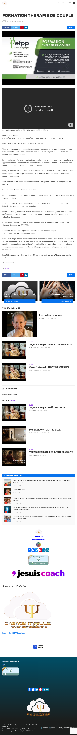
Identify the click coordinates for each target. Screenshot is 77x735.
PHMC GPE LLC (27, 731)
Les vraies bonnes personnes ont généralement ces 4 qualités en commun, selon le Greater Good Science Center (42, 517)
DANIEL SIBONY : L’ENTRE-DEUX (45, 430)
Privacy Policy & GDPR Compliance (13, 633)
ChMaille (44, 318)
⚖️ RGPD (52, 728)
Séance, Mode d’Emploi (65, 728)
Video (4, 11)
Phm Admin (12, 21)
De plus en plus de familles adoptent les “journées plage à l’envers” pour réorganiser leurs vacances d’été (41, 481)
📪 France (5, 665)
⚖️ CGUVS (44, 728)
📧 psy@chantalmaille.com (11, 661)
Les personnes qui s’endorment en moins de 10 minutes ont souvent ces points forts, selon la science (42, 499)
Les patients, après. (51, 315)
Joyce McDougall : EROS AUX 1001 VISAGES (50, 345)
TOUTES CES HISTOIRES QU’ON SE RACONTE (51, 452)
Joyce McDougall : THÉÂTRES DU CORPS (49, 367)
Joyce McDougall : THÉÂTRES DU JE (47, 407)
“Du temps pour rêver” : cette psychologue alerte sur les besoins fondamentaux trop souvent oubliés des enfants (40, 508)
